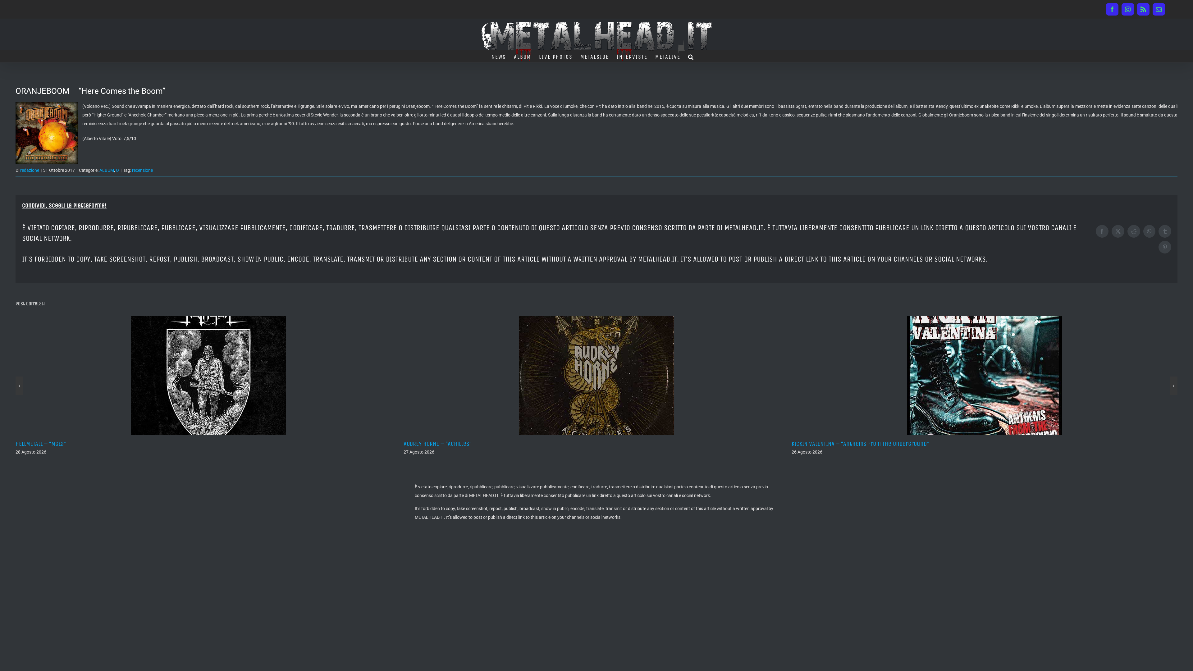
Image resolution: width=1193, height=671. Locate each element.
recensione (142, 170)
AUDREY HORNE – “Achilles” (50, 443)
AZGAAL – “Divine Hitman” (824, 443)
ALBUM (106, 170)
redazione (29, 170)
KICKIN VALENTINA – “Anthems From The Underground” (472, 443)
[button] (691, 56)
